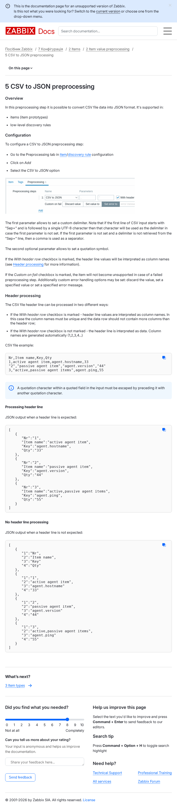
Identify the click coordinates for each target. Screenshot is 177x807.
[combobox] (108, 31)
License (89, 800)
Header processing (28, 264)
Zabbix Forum (149, 781)
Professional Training (155, 773)
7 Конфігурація (50, 49)
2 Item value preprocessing (108, 49)
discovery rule (79, 154)
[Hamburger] (167, 31)
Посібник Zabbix (19, 49)
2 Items (74, 49)
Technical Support (107, 773)
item (63, 154)
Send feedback (20, 777)
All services (102, 781)
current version (108, 11)
